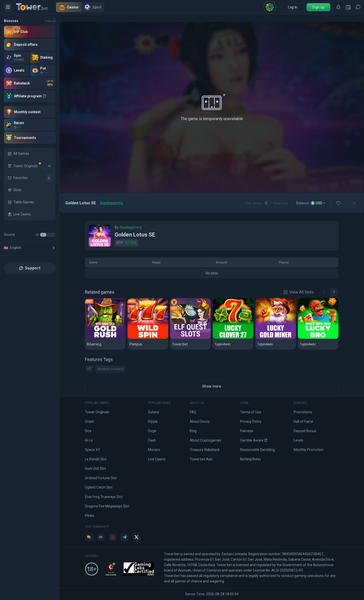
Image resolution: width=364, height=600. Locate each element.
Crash (89, 421)
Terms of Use (250, 412)
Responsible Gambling (257, 450)
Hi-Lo (89, 440)
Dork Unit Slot (95, 468)
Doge (152, 431)
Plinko (89, 516)
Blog (193, 431)
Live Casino (157, 459)
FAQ (193, 412)
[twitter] (136, 537)
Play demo (253, 203)
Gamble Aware (251, 440)
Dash (152, 440)
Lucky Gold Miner (273, 338)
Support (32, 268)
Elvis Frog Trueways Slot (104, 497)
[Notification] (338, 7)
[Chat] (358, 7)
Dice (88, 431)
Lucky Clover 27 (230, 338)
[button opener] (8, 7)
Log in (293, 7)
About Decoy (200, 421)
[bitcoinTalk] (89, 537)
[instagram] (113, 537)
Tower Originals (97, 412)
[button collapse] (49, 166)
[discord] (101, 537)
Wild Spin (138, 338)
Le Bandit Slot (95, 459)
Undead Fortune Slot (101, 478)
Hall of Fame (303, 421)
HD (89, 369)
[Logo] (36, 7)
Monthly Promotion (309, 450)
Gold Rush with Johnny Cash (105, 338)
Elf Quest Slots (186, 338)
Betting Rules (250, 459)
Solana (153, 412)
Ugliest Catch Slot (98, 487)
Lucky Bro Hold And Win (318, 338)
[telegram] (125, 537)
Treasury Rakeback (205, 450)
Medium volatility (110, 369)
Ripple (153, 421)
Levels (299, 440)
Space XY (92, 450)
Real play (280, 203)
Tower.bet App (201, 459)
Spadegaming (111, 203)
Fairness (246, 431)
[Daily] (348, 7)
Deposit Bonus (305, 431)
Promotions (303, 412)
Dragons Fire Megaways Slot (107, 506)
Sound (9, 234)
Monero (154, 450)
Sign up (318, 7)
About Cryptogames (205, 440)
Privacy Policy (250, 421)
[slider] (44, 235)
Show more (211, 386)
